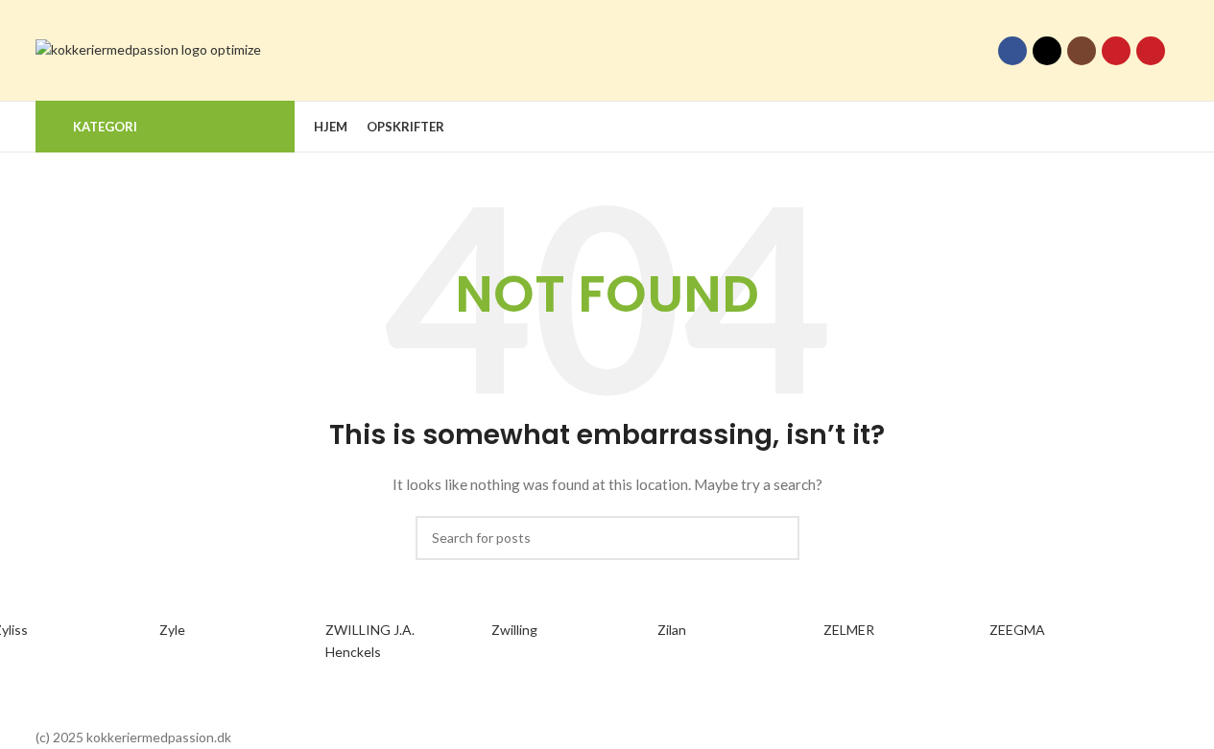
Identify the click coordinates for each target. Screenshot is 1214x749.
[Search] (1171, 126)
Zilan (671, 629)
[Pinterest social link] (1150, 50)
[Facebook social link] (1012, 50)
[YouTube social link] (1116, 50)
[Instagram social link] (1081, 50)
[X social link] (1047, 50)
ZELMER (848, 629)
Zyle (172, 629)
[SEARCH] (777, 538)
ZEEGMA (1017, 629)
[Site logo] (148, 48)
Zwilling (514, 629)
